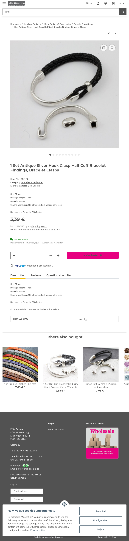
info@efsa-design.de (28, 468)
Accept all (100, 511)
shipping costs (39, 226)
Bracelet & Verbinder (32, 182)
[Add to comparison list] (103, 47)
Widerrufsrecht (56, 429)
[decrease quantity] (14, 255)
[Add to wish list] (112, 47)
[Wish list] (105, 3)
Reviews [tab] (36, 275)
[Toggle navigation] (4, 2)
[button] (98, 3)
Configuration (100, 520)
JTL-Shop (112, 537)
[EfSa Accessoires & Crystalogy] (16, 3)
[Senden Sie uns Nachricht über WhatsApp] (25, 465)
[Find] (122, 11)
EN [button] (87, 3)
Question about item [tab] (59, 275)
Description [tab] (17, 275)
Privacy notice (37, 530)
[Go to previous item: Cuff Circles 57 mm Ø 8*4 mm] (109, 33)
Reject (100, 529)
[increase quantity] (58, 255)
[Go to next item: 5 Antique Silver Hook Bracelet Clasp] (115, 33)
